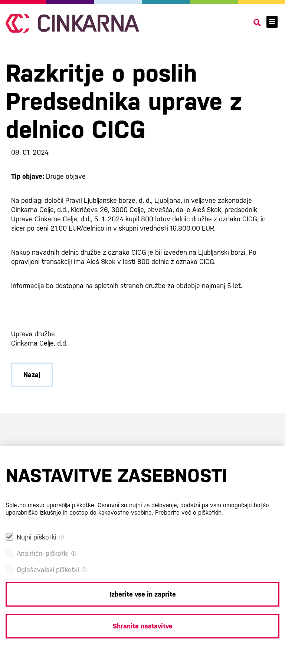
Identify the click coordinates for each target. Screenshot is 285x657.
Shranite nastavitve (143, 626)
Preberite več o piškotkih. (189, 512)
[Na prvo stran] (72, 23)
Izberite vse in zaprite (142, 594)
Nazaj (31, 375)
